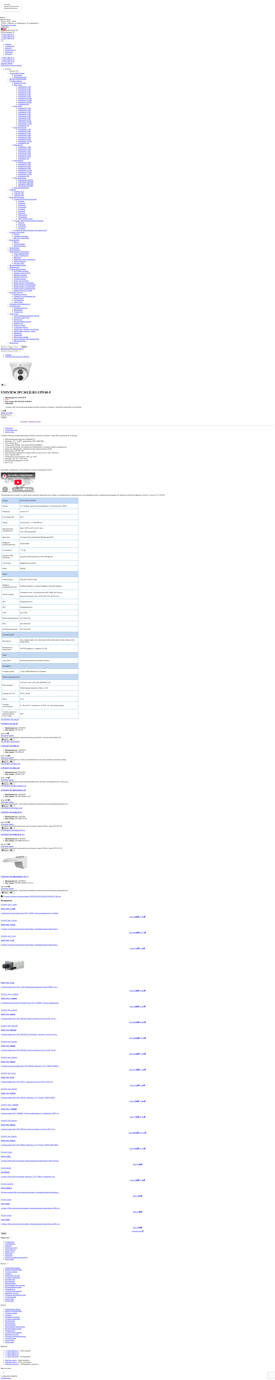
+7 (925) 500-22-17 (7, 34)
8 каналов (21, 203)
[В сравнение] (5, 385)
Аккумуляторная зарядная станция (26, 316)
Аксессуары (18, 302)
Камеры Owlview (20, 83)
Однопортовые (19, 244)
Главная (8, 44)
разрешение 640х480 (25, 186)
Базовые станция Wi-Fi (22, 273)
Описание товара (7, 735)
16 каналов (22, 207)
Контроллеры (19, 298)
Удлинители (18, 312)
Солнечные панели (21, 327)
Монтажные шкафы (21, 337)
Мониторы (18, 333)
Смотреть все (137, 1231)
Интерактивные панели (22, 321)
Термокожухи (14, 267)
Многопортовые (20, 246)
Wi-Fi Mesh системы (21, 271)
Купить (4, 417)
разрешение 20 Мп (25, 102)
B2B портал (5, 65)
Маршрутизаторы (20, 275)
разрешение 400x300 (25, 184)
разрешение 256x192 (25, 180)
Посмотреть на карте (8, 25)
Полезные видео (11, 1248)
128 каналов (22, 215)
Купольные (18, 75)
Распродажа (13, 343)
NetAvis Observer (20, 261)
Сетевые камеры (15, 81)
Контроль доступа (16, 292)
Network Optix (19, 263)
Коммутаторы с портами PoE (24, 287)
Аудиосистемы (14, 306)
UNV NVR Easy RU (25, 219)
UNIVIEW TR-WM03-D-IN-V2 (12, 834)
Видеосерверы (14, 250)
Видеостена (18, 320)
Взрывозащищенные (21, 188)
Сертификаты (10, 1244)
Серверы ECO (19, 191)
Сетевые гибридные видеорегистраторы (28, 221)
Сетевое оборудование (17, 269)
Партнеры (9, 52)
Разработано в (6, 1378)
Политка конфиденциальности (16, 1257)
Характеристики (11, 430)
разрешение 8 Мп (24, 96)
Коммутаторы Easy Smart (23, 290)
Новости (8, 48)
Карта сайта (9, 1259)
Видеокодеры (14, 240)
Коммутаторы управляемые (24, 283)
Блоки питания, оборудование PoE (26, 339)
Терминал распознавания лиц (24, 296)
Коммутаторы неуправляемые (25, 285)
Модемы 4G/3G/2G (21, 277)
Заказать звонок (6, 63)
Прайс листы (10, 1252)
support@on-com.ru (12, 1364)
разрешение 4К (23, 104)
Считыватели (19, 300)
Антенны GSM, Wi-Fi (22, 318)
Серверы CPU (19, 193)
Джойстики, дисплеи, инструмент (26, 329)
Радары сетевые (19, 325)
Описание (9, 428)
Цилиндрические (20, 77)
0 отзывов (24, 421)
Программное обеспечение (19, 252)
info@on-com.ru (10, 1360)
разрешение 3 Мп (24, 91)
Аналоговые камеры (16, 73)
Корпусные (18, 85)
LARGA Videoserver (21, 255)
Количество (5, 415)
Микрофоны (18, 310)
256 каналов (22, 217)
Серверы (12, 190)
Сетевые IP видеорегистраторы (25, 199)
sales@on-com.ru (11, 1362)
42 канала (21, 211)
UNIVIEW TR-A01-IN (9, 724)
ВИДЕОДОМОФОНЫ (17, 79)
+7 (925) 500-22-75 (7, 36)
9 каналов (21, 205)
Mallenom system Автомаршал (24, 259)
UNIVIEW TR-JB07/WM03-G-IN (13, 790)
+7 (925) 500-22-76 (7, 38)
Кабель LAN (18, 323)
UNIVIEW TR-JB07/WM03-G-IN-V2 (15, 877)
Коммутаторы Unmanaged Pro (24, 288)
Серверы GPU (19, 195)
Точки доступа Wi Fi (21, 281)
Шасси (16, 242)
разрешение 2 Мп (24, 89)
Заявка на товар (6, 413)
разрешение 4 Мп (24, 93)
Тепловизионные (20, 178)
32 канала (21, 209)
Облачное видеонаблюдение (19, 304)
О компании (9, 46)
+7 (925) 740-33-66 (12, 1356)
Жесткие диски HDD (21, 238)
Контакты (8, 54)
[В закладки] (2, 385)
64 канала (21, 213)
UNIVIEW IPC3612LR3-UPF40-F (17, 357)
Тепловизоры (14, 248)
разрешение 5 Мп (24, 94)
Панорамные (18, 160)
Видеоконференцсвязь (17, 265)
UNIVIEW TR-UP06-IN (10, 746)
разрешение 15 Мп (25, 174)
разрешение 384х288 (25, 182)
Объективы (18, 335)
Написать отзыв (34, 421)
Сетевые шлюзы (20, 279)
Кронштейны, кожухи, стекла (24, 331)
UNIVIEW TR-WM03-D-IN (11, 812)
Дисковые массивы (21, 236)
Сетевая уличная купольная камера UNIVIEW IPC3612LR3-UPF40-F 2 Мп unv (32, 896)
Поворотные (18, 145)
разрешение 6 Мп (24, 118)
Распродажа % (10, 50)
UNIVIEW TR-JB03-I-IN (10, 768)
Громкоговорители (21, 308)
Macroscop (17, 257)
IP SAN (16, 234)
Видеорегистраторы (16, 197)
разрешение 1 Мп (24, 87)
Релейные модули (20, 294)
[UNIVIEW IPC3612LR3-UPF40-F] (137, 371)
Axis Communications (21, 254)
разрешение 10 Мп (25, 98)
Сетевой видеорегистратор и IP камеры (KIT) (30, 230)
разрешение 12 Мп (25, 100)
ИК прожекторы (20, 341)
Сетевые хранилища (16, 232)
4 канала (21, 201)
